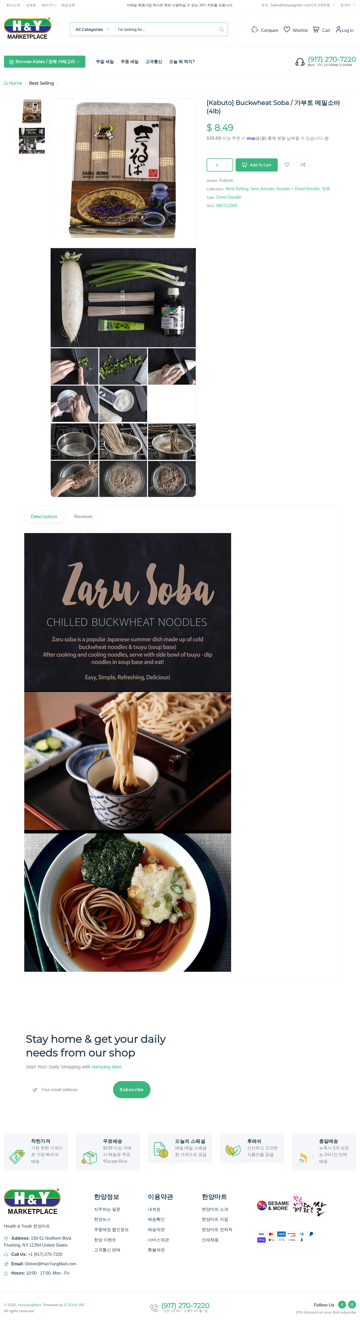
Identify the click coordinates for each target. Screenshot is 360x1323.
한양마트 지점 (215, 1219)
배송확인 (156, 1219)
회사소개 (13, 5)
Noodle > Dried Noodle (298, 189)
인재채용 (210, 1240)
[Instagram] (352, 1305)
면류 (326, 189)
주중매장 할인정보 (111, 1229)
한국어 (345, 5)
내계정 (31, 5)
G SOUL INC (74, 1305)
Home (15, 83)
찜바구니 (49, 5)
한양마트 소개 (215, 1209)
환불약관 (156, 1250)
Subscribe (132, 1089)
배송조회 (68, 5)
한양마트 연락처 (217, 1229)
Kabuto (226, 180)
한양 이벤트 (105, 1240)
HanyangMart (29, 1305)
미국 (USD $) (320, 5)
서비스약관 (158, 1240)
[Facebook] (342, 1305)
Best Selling (41, 83)
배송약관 (156, 1229)
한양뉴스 (102, 1219)
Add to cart (260, 165)
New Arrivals (262, 189)
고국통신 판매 (107, 1250)
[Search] (223, 29)
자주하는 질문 (107, 1209)
